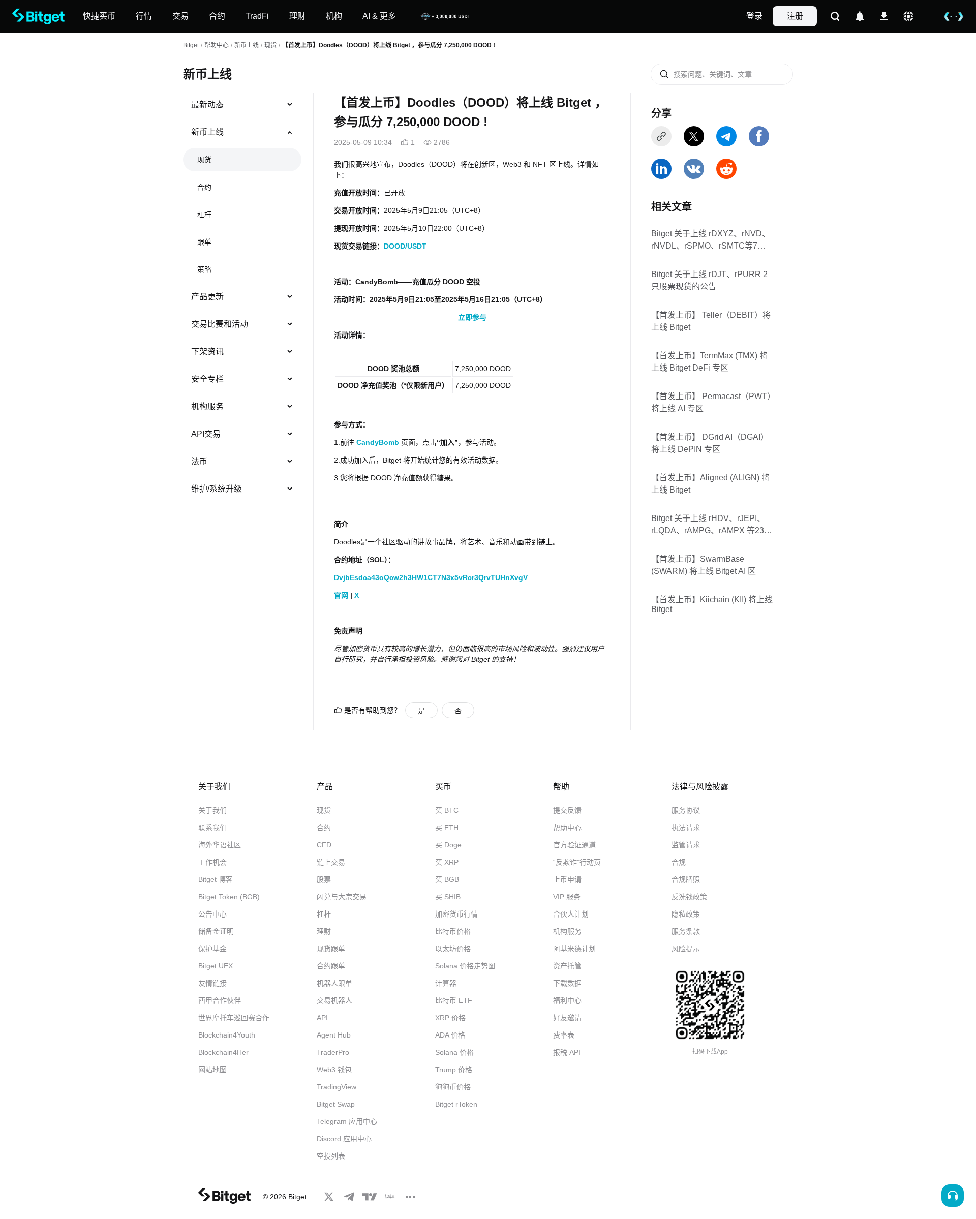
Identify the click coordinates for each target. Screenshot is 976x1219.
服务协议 (686, 810)
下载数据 (567, 983)
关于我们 (212, 810)
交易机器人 (334, 1000)
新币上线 (246, 45)
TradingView (336, 1087)
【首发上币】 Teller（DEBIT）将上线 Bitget (711, 321)
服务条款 (686, 931)
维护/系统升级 (216, 488)
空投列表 (331, 1156)
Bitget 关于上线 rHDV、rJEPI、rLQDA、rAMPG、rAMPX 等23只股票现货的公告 (711, 525)
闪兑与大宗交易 (342, 897)
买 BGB (447, 879)
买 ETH (447, 828)
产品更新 (207, 296)
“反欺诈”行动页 (577, 862)
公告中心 (212, 914)
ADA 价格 (450, 1035)
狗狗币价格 (453, 1087)
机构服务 (207, 406)
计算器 (445, 983)
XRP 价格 (450, 1018)
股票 (324, 879)
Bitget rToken (456, 1104)
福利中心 (567, 1000)
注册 (795, 16)
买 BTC (447, 810)
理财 (324, 931)
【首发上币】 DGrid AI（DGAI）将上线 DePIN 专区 (710, 443)
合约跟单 (331, 966)
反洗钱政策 (689, 897)
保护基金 (212, 948)
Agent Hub (334, 1035)
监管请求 (686, 845)
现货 (270, 45)
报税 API (567, 1052)
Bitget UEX (215, 966)
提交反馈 (567, 810)
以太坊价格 (453, 948)
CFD (324, 845)
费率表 (563, 1035)
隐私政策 (686, 914)
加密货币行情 (456, 914)
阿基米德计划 (574, 948)
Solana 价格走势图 (465, 966)
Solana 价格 (454, 1052)
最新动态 (207, 104)
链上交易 (331, 862)
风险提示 (686, 948)
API (322, 1018)
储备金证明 (216, 931)
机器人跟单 (334, 983)
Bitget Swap (336, 1104)
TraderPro (333, 1052)
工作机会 (212, 862)
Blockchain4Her (223, 1052)
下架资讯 (207, 351)
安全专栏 (207, 379)
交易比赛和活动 (219, 324)
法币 (199, 461)
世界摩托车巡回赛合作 (233, 1018)
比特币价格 (453, 931)
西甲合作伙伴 (219, 1000)
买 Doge (448, 845)
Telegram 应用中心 (347, 1121)
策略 (204, 269)
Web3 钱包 (334, 1069)
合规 (679, 862)
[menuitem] (242, 104)
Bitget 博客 (215, 879)
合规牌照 (686, 879)
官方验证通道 (574, 845)
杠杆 (204, 214)
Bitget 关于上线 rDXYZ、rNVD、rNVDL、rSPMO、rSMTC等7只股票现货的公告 (710, 240)
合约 (204, 187)
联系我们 (212, 828)
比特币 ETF (453, 1000)
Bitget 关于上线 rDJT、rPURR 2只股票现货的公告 (709, 280)
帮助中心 (567, 828)
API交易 (206, 434)
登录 (754, 16)
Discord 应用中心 (344, 1139)
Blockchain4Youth (226, 1035)
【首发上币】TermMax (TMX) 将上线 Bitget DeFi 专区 (709, 361)
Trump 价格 (453, 1069)
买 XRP (447, 862)
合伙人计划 (571, 914)
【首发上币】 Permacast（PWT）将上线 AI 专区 (711, 402)
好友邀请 (567, 1018)
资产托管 (567, 966)
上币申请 (567, 879)
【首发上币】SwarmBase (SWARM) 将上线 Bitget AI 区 (703, 565)
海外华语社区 (219, 845)
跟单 (204, 242)
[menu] (242, 299)
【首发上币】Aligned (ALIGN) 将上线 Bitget (710, 483)
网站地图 (212, 1069)
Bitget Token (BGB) (229, 897)
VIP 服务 (567, 897)
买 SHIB (448, 897)
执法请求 (686, 828)
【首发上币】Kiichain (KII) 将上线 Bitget (712, 604)
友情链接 (212, 983)
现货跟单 (331, 948)
